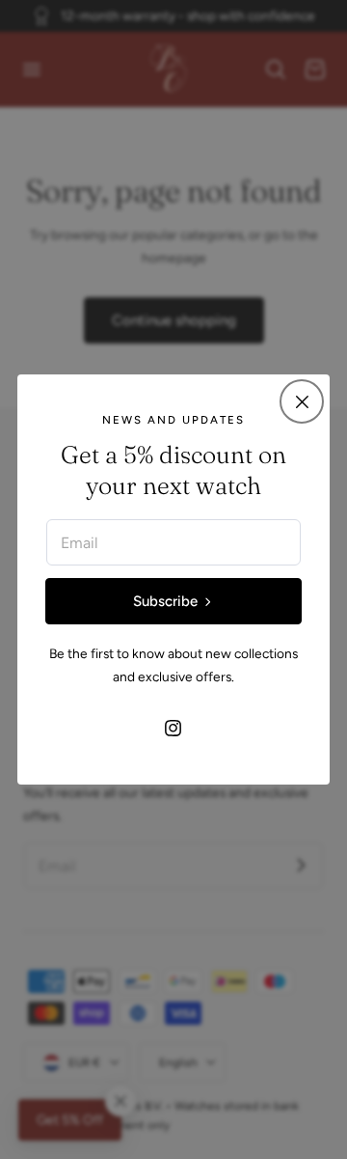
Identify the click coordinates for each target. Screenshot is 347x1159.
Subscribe (165, 601)
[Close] (301, 401)
